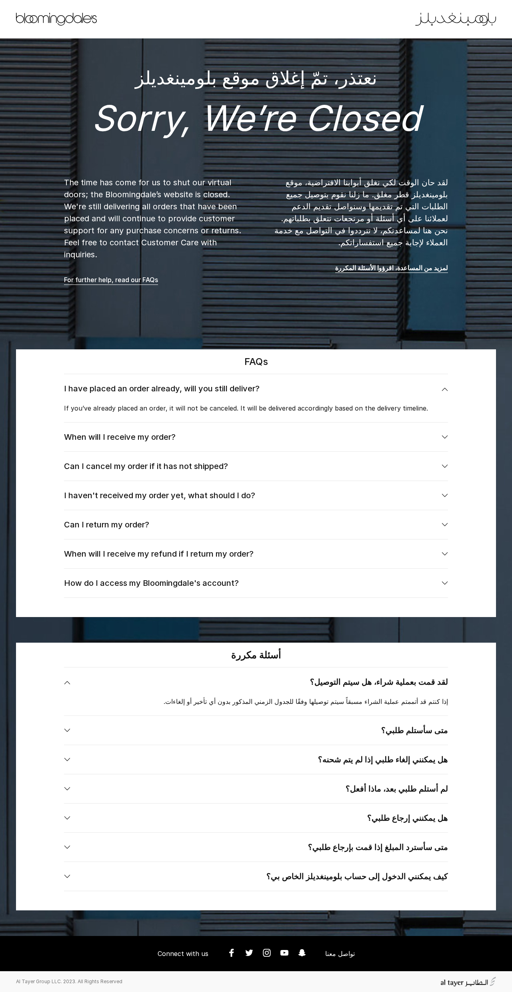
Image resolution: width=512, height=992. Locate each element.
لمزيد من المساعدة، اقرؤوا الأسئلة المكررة (391, 268)
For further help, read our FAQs (111, 280)
